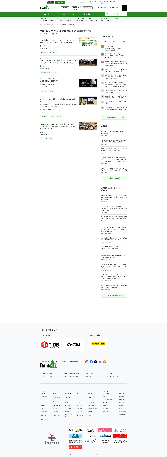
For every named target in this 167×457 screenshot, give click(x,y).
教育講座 (101, 3)
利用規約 (109, 373)
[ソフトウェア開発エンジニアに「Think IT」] (90, 431)
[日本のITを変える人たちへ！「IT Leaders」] (90, 437)
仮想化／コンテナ (93, 18)
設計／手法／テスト (56, 402)
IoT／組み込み (104, 18)
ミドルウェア (92, 397)
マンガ (91, 20)
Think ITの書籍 (99, 20)
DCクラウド (106, 1)
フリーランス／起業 (69, 415)
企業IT (71, 2)
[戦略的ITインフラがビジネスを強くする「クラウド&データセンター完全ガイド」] (75, 431)
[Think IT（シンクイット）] (48, 366)
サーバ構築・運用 (107, 408)
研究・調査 (112, 1)
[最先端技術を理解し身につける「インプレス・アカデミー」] (120, 442)
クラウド (84, 18)
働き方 (90, 411)
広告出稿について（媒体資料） (72, 373)
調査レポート (106, 402)
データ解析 (67, 405)
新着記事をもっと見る (115, 178)
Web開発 (91, 402)
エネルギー (92, 3)
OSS (42, 408)
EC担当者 (97, 1)
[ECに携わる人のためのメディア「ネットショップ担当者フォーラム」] (120, 437)
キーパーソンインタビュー (109, 399)
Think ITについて (102, 8)
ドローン (97, 3)
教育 (90, 415)
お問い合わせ (89, 373)
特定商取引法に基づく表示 (71, 376)
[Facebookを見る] (91, 361)
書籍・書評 (122, 399)
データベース (44, 402)
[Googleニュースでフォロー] (100, 361)
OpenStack (61, 20)
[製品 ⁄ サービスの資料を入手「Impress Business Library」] (75, 442)
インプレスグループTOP (113, 376)
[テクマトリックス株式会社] (98, 343)
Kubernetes (53, 20)
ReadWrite (122, 414)
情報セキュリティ (106, 405)
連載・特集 (43, 18)
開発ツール (79, 402)
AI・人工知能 (44, 20)
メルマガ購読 (65, 8)
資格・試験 (43, 415)
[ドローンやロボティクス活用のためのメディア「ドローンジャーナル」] (105, 442)
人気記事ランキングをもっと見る (115, 117)
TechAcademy (123, 411)
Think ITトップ (43, 24)
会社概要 (88, 376)
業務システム (106, 396)
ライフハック (80, 415)
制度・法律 (43, 419)
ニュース (122, 393)
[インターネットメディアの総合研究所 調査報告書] (120, 431)
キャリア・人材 (56, 415)
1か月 (123, 41)
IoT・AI (101, 1)
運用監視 (67, 411)
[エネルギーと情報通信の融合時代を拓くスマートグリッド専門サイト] (105, 437)
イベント (122, 405)
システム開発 (114, 18)
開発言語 (67, 402)
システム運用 (44, 411)
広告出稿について (114, 8)
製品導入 (82, 2)
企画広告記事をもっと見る (115, 295)
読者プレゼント (87, 8)
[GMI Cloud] (73, 344)
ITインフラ (51, 18)
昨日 (105, 41)
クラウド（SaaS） (56, 405)
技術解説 (122, 396)
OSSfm (107, 20)
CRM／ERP (92, 405)
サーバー (59, 18)
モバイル (79, 405)
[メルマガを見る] (86, 361)
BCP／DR (55, 411)
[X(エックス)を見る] (95, 361)
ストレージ (76, 18)
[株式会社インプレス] (52, 439)
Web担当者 (92, 1)
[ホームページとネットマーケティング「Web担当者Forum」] (105, 431)
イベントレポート (70, 20)
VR (86, 20)
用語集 (49, 24)
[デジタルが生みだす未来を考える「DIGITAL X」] (90, 442)
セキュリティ (79, 411)
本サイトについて (48, 373)
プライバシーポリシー (49, 376)
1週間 (114, 41)
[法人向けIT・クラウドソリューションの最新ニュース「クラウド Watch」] (75, 437)
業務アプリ (43, 405)
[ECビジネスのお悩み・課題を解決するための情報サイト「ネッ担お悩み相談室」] (75, 448)
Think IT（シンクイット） (48, 7)
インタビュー (80, 20)
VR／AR (55, 408)
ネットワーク (67, 18)
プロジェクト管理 (93, 408)
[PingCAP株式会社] (50, 344)
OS (121, 18)
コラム (121, 408)
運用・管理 (79, 408)
